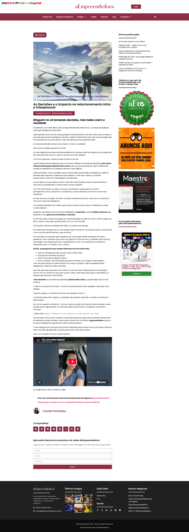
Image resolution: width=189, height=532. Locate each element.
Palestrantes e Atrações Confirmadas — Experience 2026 (136, 63)
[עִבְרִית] (20, 3)
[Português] (31, 3)
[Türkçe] (40, 3)
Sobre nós (47, 17)
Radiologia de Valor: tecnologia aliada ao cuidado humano (136, 58)
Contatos (124, 17)
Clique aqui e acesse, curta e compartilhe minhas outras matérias (69, 402)
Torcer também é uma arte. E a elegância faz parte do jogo (132, 69)
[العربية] (3, 3)
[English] (11, 3)
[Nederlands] (8, 3)
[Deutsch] (17, 3)
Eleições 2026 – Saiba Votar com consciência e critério (132, 46)
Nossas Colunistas (64, 17)
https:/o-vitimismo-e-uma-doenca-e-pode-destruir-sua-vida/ (71, 313)
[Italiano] (23, 3)
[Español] (37, 3)
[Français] (14, 3)
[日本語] (25, 3)
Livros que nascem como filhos (132, 41)
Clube (93, 17)
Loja (114, 17)
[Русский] (34, 3)
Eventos (104, 17)
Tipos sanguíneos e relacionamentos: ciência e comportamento (134, 52)
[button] (155, 17)
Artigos (80, 17)
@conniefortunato (100, 398)
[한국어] (28, 3)
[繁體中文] (5, 3)
